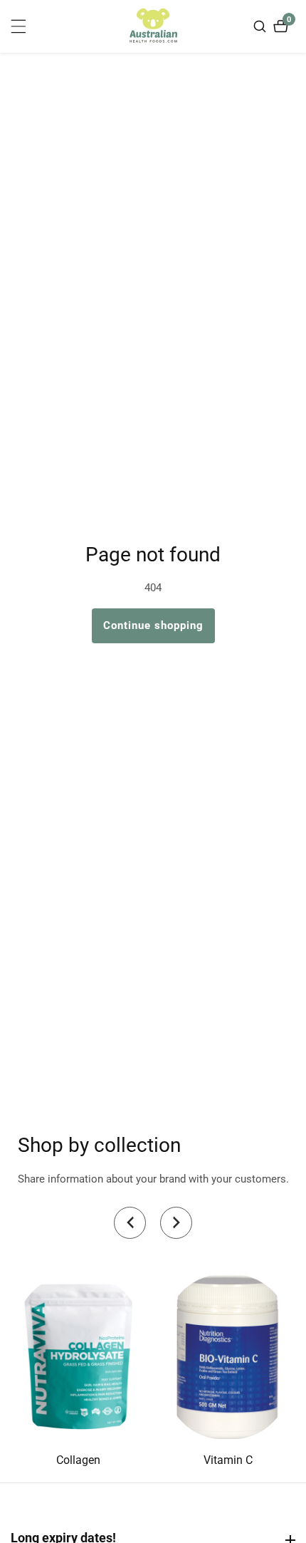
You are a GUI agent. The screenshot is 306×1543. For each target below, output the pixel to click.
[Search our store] (261, 26)
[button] (130, 1223)
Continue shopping (153, 625)
